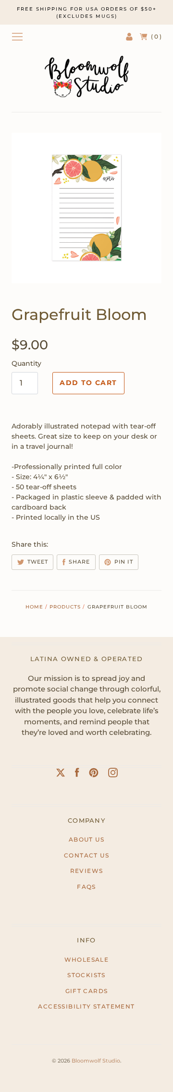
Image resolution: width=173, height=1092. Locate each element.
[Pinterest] (94, 774)
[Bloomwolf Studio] (86, 76)
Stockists (86, 975)
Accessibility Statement (86, 1006)
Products (65, 607)
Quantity (26, 363)
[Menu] (17, 36)
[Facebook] (77, 774)
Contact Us (86, 855)
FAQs (86, 886)
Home (34, 607)
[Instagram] (113, 774)
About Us (86, 839)
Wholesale (86, 959)
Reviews (86, 870)
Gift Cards (86, 991)
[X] (60, 774)
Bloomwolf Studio (96, 1060)
